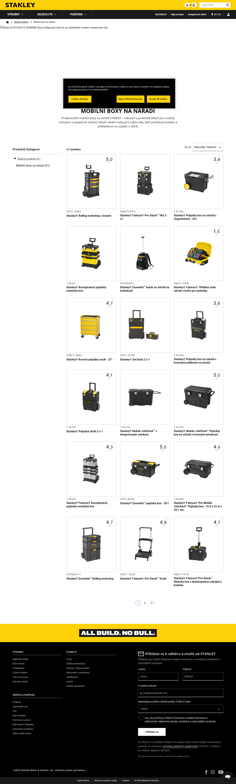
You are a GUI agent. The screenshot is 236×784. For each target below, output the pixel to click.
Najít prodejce (177, 14)
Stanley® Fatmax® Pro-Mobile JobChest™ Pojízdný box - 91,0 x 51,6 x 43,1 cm (198, 506)
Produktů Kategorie (26, 149)
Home (7, 22)
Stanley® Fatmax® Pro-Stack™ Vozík (143, 578)
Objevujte (45, 14)
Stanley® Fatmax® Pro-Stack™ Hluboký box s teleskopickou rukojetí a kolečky (198, 582)
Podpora (76, 14)
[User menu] (228, 14)
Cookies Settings (80, 99)
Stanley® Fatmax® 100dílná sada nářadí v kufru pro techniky (195, 289)
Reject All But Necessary (131, 99)
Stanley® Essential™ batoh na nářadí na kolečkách (144, 289)
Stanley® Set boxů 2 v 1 (135, 359)
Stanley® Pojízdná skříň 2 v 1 (84, 431)
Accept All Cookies (158, 99)
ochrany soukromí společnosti (180, 746)
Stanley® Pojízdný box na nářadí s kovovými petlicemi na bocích (195, 361)
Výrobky (13, 14)
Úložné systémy (21, 22)
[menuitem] (15, 14)
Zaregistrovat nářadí (197, 14)
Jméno (141, 669)
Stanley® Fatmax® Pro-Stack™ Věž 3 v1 (143, 217)
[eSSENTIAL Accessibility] (191, 5)
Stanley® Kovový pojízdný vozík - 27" (89, 359)
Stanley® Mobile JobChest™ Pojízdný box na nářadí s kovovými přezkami (197, 432)
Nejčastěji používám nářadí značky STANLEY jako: (164, 701)
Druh (188, 147)
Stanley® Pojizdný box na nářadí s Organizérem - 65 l (195, 217)
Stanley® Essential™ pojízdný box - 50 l (144, 503)
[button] (206, 772)
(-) (15, 158)
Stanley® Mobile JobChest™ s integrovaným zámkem (138, 432)
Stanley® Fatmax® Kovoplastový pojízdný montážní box (86, 504)
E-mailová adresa (147, 685)
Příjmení (187, 669)
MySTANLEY (161, 14)
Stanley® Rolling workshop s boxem (88, 215)
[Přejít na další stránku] (152, 603)
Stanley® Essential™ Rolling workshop (90, 578)
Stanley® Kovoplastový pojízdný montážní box (86, 289)
